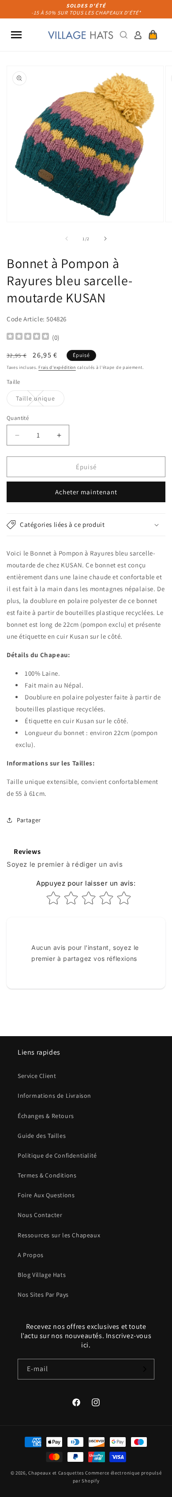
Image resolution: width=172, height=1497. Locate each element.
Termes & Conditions (47, 1175)
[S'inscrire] (144, 1369)
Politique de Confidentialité (57, 1155)
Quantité (18, 418)
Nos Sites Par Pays (43, 1294)
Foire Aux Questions (46, 1195)
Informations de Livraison (54, 1096)
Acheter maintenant (86, 492)
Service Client (37, 1076)
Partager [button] (29, 820)
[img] (28, 337)
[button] (16, 34)
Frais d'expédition (57, 367)
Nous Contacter (40, 1215)
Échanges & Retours (46, 1116)
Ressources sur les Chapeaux (59, 1235)
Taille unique (40, 400)
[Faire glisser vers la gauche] (66, 238)
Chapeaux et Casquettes (56, 1473)
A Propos (31, 1255)
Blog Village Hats (42, 1275)
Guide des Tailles (42, 1136)
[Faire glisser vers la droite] (105, 238)
